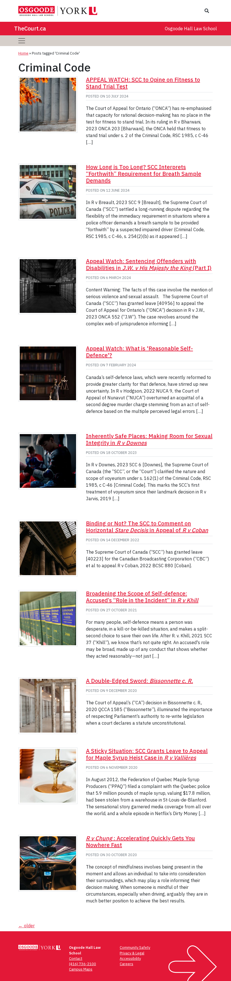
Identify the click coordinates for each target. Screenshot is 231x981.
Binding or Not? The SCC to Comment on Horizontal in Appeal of (147, 526)
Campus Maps (80, 969)
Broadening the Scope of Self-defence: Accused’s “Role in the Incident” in (142, 597)
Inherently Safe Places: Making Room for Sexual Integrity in (149, 439)
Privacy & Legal (132, 953)
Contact (75, 958)
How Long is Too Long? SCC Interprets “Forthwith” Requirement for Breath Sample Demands (143, 173)
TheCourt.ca (30, 28)
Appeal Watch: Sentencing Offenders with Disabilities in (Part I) (149, 264)
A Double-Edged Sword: (139, 681)
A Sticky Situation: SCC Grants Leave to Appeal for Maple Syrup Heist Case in (147, 754)
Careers (126, 963)
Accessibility (130, 958)
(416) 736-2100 (82, 963)
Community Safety (135, 947)
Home (23, 53)
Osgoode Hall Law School (191, 28)
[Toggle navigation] (21, 40)
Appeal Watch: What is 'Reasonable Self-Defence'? (139, 352)
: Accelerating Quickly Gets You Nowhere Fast (140, 841)
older (26, 925)
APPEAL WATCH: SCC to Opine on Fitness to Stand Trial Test (143, 83)
